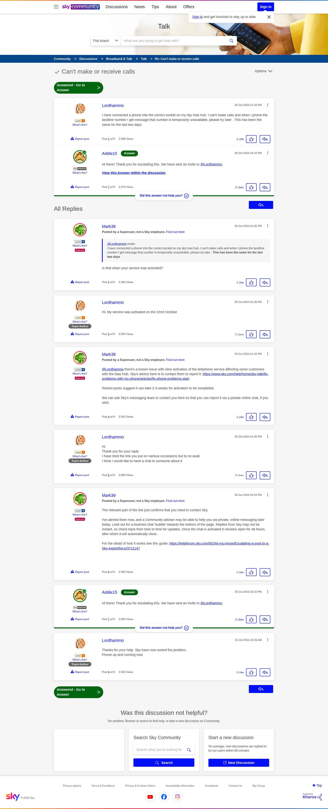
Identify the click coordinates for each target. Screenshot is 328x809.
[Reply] (265, 139)
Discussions (117, 6)
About (171, 6)
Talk (164, 26)
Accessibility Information (180, 785)
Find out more (175, 232)
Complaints (211, 785)
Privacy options (72, 785)
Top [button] (319, 785)
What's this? (80, 124)
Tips (155, 6)
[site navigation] (56, 7)
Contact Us (235, 785)
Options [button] (260, 71)
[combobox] (173, 40)
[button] (267, 104)
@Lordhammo (211, 164)
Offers (188, 6)
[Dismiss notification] (269, 17)
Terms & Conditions (103, 785)
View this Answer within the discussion (134, 173)
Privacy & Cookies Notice (140, 785)
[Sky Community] (81, 7)
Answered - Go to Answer (78, 87)
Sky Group (258, 785)
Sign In (265, 7)
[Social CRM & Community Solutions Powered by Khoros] (312, 796)
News (139, 6)
